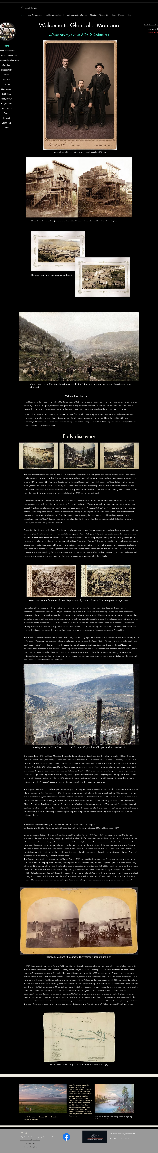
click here (153, 32)
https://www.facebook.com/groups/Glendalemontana (37, 1137)
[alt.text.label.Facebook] (66, 1137)
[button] (38, 456)
